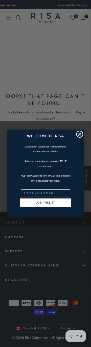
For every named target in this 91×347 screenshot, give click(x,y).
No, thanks (45, 212)
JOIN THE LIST (45, 202)
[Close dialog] (80, 134)
